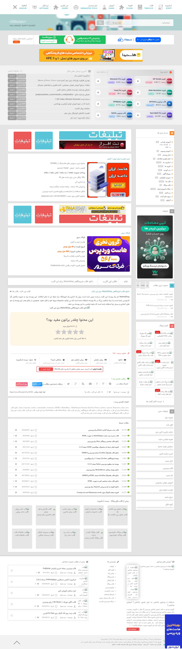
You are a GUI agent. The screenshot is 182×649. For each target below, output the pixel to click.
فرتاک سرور (125, 233)
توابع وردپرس (109, 587)
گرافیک (168, 200)
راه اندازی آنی (80, 182)
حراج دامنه (169, 497)
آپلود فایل (169, 504)
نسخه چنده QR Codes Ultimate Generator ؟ (72, 99)
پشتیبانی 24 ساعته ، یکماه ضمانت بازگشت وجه (67, 186)
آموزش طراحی (165, 142)
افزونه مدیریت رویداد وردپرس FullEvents (159, 305)
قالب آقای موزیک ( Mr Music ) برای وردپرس (59, 602)
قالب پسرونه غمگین (45, 535)
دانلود (120, 359)
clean (20, 407)
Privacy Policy (143, 639)
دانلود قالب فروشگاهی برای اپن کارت (83, 410)
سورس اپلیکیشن (165, 177)
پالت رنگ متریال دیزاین (106, 598)
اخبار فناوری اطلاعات (163, 159)
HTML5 (58, 407)
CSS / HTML (164, 145)
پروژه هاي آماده (165, 196)
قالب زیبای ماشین (69, 512)
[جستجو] (100, 22)
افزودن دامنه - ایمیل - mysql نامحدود (71, 168)
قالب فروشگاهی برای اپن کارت (112, 413)
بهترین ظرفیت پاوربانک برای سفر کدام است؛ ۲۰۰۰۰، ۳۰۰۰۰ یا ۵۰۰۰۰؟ (64, 80)
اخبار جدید (169, 461)
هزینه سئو (169, 417)
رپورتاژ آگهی (166, 174)
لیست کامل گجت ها (154, 401)
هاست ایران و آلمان (78, 242)
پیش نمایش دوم (77, 359)
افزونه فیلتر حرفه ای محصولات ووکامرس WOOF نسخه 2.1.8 (99, 447)
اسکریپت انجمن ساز (82, 75)
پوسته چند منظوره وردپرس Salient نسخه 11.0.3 (103, 464)
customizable (41, 407)
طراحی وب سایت (155, 644)
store (127, 407)
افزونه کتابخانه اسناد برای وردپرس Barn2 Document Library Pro (155, 295)
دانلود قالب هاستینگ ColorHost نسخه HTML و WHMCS (100, 475)
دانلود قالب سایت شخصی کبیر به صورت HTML (103, 481)
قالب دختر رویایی (22, 512)
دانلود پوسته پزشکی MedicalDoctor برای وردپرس (102, 470)
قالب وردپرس (168, 468)
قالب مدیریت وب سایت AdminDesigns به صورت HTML (100, 435)
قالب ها (15, 291)
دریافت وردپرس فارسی (106, 601)
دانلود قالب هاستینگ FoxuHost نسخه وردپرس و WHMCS (100, 453)
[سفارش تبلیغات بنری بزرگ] (92, 139)
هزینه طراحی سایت (165, 439)
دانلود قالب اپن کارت (103, 410)
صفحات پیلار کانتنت (82, 108)
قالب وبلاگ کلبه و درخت (94, 538)
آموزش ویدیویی (165, 151)
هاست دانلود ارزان (166, 490)
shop (123, 407)
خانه (126, 281)
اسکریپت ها (166, 162)
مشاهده (16, 42)
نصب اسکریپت (109, 591)
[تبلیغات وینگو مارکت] (155, 278)
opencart (109, 407)
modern (102, 407)
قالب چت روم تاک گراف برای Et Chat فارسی (59, 613)
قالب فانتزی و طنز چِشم (46, 514)
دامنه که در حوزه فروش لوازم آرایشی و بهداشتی (72, 104)
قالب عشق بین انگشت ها (117, 514)
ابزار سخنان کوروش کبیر (67, 591)
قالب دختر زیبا (70, 535)
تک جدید (169, 475)
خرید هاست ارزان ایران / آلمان (118, 159)
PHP (167, 147)
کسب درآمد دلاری (166, 454)
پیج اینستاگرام (21, 384)
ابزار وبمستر (166, 155)
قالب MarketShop (64, 410)
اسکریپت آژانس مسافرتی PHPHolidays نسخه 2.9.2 (56, 579)
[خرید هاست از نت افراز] (92, 148)
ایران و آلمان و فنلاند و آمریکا (74, 256)
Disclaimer (157, 639)
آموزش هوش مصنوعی (164, 482)
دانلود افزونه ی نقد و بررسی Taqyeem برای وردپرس (102, 487)
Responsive (116, 407)
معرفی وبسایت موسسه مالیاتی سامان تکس (73, 90)
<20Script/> (17, 21)
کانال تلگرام (37, 384)
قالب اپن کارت (110, 281)
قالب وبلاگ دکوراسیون (117, 535)
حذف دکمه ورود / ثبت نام (80, 118)
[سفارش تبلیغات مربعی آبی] (44, 149)
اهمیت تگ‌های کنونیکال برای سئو (77, 113)
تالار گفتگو (110, 580)
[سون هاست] (72, 43)
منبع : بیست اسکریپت (24, 359)
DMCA (135, 639)
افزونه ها (167, 166)
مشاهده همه (101, 72)
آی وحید (145, 644)
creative (33, 407)
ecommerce (50, 407)
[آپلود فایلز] (139, 43)
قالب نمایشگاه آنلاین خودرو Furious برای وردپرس (157, 314)
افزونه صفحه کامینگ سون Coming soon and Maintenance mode (98, 492)
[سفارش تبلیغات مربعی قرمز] (22, 149)
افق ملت (169, 425)
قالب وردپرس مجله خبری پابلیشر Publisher (59, 568)
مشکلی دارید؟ (56, 359)
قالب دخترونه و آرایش (94, 512)
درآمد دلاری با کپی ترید (164, 432)
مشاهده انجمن (13, 71)
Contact (129, 639)
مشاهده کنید (132, 629)
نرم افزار (167, 193)
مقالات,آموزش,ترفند (163, 189)
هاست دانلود (116, 644)
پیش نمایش (98, 359)
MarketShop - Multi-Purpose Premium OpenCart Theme (80, 407)
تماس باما (111, 573)
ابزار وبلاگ (110, 577)
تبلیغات (112, 566)
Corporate (26, 407)
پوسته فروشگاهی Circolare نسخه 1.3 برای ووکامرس (101, 458)
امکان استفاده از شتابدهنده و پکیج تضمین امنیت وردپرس (63, 191)
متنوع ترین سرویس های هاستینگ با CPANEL (67, 163)
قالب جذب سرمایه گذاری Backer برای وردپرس (103, 430)
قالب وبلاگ (166, 185)
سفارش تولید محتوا (165, 446)
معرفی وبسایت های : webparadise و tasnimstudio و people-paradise (63, 94)
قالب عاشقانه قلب (22, 535)
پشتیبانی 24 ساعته (78, 260)
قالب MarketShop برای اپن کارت (46, 410)
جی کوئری (167, 170)
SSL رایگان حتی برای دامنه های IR (72, 177)
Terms (151, 639)
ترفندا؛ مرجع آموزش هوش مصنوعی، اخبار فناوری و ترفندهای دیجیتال (64, 85)
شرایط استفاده (109, 594)
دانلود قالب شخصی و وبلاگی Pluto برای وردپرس (103, 441)
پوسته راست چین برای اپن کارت (90, 413)
